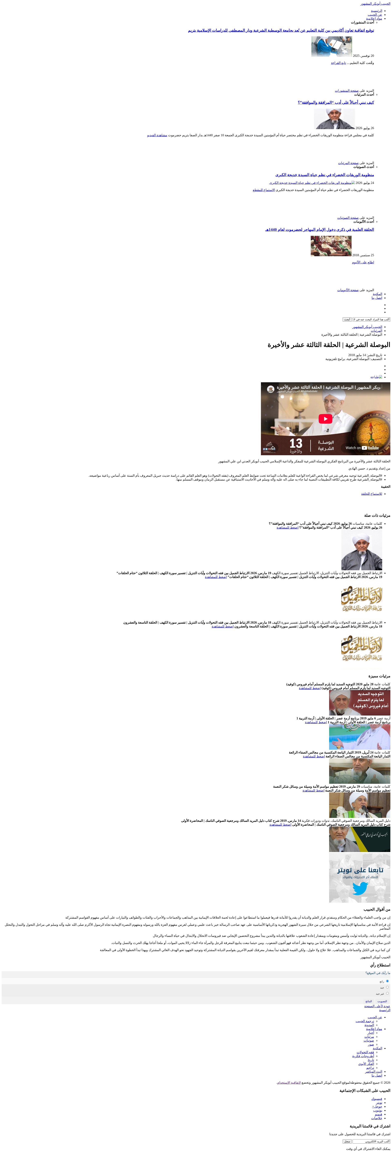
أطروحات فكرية (363, 1056)
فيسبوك (376, 1098)
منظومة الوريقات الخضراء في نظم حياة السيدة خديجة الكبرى (324, 175)
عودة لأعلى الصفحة (377, 1006)
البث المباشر (373, 1071)
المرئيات (376, 330)
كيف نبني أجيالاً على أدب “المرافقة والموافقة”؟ (336, 102)
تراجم (370, 1067)
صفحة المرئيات (348, 163)
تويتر (379, 1102)
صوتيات (369, 1040)
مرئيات (369, 1036)
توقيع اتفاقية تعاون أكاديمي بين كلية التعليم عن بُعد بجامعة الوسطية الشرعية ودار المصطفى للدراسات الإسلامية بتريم (281, 30)
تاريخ (371, 1060)
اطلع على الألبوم (363, 262)
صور (371, 1044)
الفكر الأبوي (366, 1064)
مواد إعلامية (374, 18)
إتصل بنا (377, 298)
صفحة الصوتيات (348, 217)
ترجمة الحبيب (365, 1021)
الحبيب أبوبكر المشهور (375, 3)
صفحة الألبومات (348, 290)
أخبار (371, 1032)
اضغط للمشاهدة (287, 527)
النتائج (368, 1001)
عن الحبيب (375, 14)
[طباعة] (376, 377)
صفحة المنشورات (347, 90)
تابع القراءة (338, 63)
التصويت (382, 1001)
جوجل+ (377, 1106)
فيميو (378, 1114)
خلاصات (376, 1118)
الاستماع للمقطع (264, 190)
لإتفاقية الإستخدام (289, 1082)
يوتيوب (377, 1110)
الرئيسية (376, 10)
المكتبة (377, 294)
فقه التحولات (365, 1052)
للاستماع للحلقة (371, 493)
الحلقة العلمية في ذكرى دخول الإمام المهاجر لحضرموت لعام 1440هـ (319, 229)
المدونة (369, 1025)
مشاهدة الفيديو (157, 135)
